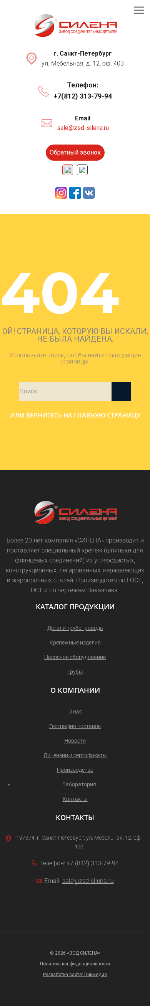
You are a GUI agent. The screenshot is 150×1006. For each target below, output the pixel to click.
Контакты (75, 799)
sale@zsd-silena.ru (83, 128)
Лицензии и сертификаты (75, 755)
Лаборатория (79, 784)
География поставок (75, 726)
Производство (75, 770)
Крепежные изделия (75, 642)
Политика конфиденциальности (75, 964)
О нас (75, 711)
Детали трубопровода (75, 628)
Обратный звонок (75, 152)
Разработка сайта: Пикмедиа (75, 974)
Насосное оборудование (75, 657)
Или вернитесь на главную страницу (75, 415)
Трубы (75, 672)
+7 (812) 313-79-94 (93, 863)
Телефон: (82, 85)
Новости (75, 741)
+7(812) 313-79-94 (82, 96)
